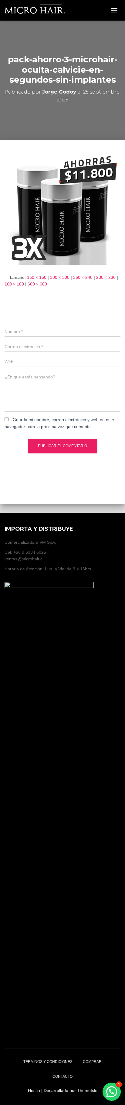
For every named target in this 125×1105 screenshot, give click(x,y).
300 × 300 (59, 277)
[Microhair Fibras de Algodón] (37, 10)
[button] (112, 1092)
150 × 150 (36, 277)
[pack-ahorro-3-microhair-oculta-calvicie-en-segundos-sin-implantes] (62, 206)
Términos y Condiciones (48, 1062)
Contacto (62, 1076)
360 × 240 (83, 277)
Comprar (92, 1062)
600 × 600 (37, 284)
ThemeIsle (87, 1090)
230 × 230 (106, 277)
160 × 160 (14, 284)
